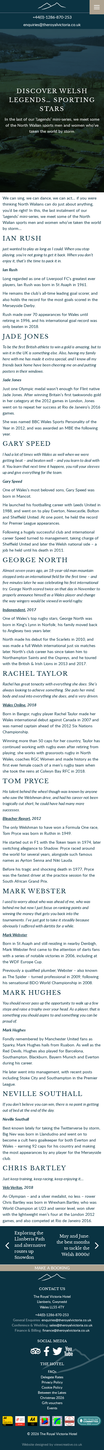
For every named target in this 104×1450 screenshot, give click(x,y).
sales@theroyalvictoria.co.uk (70, 1325)
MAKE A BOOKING (52, 1268)
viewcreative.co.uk (68, 1444)
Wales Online (14, 705)
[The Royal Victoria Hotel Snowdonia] (52, 6)
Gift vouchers (52, 1402)
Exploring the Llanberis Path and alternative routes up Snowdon (30, 1245)
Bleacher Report (16, 818)
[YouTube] (68, 1351)
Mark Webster (15, 934)
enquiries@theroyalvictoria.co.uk (52, 24)
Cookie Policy (52, 1387)
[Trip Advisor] (35, 1351)
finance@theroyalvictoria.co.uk (66, 1330)
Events (52, 1408)
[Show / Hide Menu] (97, 7)
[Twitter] (57, 1351)
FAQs (52, 1371)
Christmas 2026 (52, 1397)
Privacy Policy (52, 1382)
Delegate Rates (52, 1377)
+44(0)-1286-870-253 (52, 17)
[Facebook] (46, 1351)
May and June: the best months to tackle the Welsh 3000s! (73, 1245)
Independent (14, 609)
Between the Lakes (52, 1392)
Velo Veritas (12, 1187)
